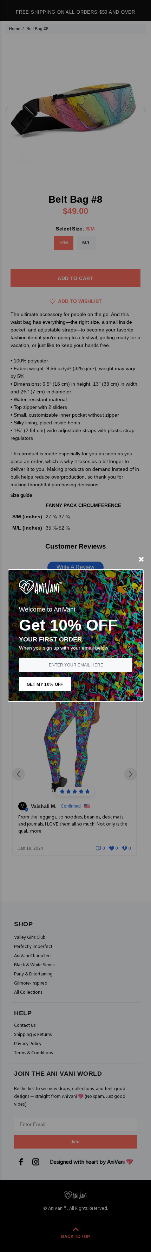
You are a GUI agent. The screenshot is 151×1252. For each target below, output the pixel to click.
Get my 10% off (45, 684)
